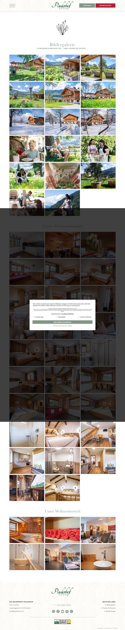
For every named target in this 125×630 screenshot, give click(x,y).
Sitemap (115, 628)
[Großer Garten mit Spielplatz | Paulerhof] (26, 107)
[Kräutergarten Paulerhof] (98, 80)
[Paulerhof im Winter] (26, 134)
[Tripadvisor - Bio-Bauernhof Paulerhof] (67, 611)
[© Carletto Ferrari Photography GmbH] (26, 161)
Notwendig (39, 317)
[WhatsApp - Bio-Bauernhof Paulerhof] (71, 611)
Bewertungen (111, 611)
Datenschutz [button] (55, 314)
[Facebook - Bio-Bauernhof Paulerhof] (58, 611)
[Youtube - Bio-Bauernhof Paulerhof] (62, 611)
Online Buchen (105, 5)
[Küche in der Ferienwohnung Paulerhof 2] (62, 365)
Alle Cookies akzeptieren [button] (62, 322)
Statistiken (62, 317)
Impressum (100, 628)
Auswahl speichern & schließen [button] (62, 326)
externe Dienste (85, 317)
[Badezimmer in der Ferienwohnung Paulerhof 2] (98, 365)
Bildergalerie (111, 605)
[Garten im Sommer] (62, 80)
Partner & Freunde (109, 608)
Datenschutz (108, 628)
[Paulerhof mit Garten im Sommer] (62, 107)
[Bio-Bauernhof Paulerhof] (62, 5)
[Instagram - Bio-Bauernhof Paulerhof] (53, 611)
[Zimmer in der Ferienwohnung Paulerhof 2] (26, 365)
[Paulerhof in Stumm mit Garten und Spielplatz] (26, 80)
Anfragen (87, 5)
